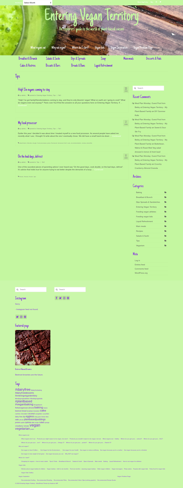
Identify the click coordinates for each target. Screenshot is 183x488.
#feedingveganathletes (22, 398)
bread (24, 411)
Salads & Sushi (142, 236)
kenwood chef (62, 143)
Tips (54, 95)
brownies (36, 411)
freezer (26, 176)
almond (31, 408)
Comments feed (141, 269)
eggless (30, 416)
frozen (31, 176)
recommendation (76, 143)
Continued (22, 105)
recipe (37, 422)
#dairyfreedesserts (24, 392)
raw (32, 422)
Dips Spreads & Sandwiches (148, 202)
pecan (21, 419)
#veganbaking (24, 404)
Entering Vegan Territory (91, 16)
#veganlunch (38, 405)
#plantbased (23, 401)
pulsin (23, 422)
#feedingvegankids (36, 398)
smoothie (89, 143)
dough (35, 143)
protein (17, 422)
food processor (41, 143)
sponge (46, 422)
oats (17, 419)
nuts (68, 143)
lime (47, 417)
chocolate (24, 414)
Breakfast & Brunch (144, 197)
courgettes (38, 414)
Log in (137, 260)
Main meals (141, 226)
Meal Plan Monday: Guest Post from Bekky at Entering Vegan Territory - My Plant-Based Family (151, 107)
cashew (17, 414)
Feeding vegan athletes (146, 212)
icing (36, 417)
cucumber (46, 414)
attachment (22, 143)
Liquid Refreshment (144, 221)
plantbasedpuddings (35, 419)
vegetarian (22, 428)
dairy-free (18, 417)
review (84, 143)
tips (35, 176)
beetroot (18, 411)
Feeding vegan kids (144, 216)
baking (38, 407)
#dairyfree (22, 389)
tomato (26, 426)
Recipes (139, 231)
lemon (43, 417)
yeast (32, 429)
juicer (48, 143)
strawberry (19, 426)
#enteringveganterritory (26, 395)
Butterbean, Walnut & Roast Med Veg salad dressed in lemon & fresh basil (149, 148)
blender (29, 143)
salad (41, 422)
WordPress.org (141, 273)
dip (24, 417)
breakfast (30, 411)
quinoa (28, 422)
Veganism (140, 245)
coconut (31, 414)
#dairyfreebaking (36, 390)
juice (39, 417)
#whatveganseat (21, 408)
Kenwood (54, 143)
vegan (35, 425)
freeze (21, 176)
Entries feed (140, 265)
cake (43, 410)
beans (46, 408)
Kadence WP (54, 483)
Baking (139, 192)
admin (23, 95)
